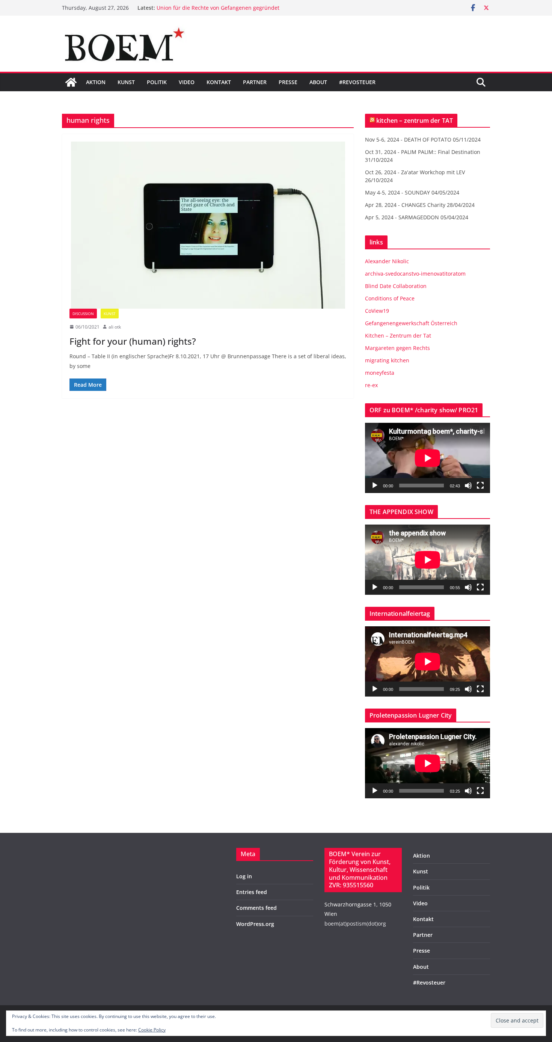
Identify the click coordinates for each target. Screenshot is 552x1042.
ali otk (115, 327)
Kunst (126, 82)
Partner (255, 82)
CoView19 (377, 310)
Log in (244, 876)
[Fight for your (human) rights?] (207, 225)
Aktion (96, 82)
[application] (427, 458)
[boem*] (71, 82)
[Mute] (468, 485)
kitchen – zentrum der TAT (414, 120)
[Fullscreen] (480, 485)
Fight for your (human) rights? (132, 341)
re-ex (371, 385)
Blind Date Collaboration (396, 286)
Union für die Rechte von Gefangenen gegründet (218, 7)
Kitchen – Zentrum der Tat (398, 335)
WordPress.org (255, 923)
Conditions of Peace (390, 298)
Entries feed (251, 892)
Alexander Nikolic (387, 261)
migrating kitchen (387, 360)
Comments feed (256, 907)
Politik (157, 82)
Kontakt (219, 82)
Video (187, 82)
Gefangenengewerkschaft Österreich (411, 323)
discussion (83, 313)
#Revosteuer (357, 82)
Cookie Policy (152, 1030)
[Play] (375, 485)
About (318, 82)
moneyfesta (379, 372)
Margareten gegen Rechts (397, 347)
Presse (288, 82)
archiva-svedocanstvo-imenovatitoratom (415, 273)
